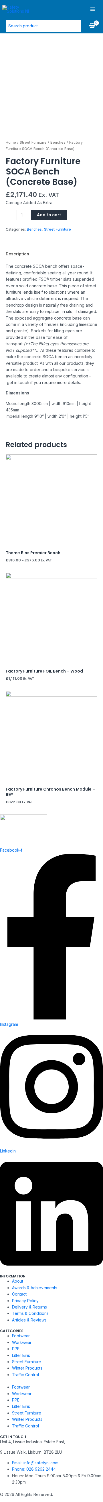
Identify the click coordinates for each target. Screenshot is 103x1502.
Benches (58, 142)
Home (11, 142)
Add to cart (49, 215)
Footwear (21, 1335)
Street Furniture (33, 142)
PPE (15, 1348)
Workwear (21, 1342)
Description (17, 253)
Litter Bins (21, 1355)
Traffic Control (25, 1374)
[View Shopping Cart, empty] (92, 26)
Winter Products (27, 1368)
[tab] (51, 254)
